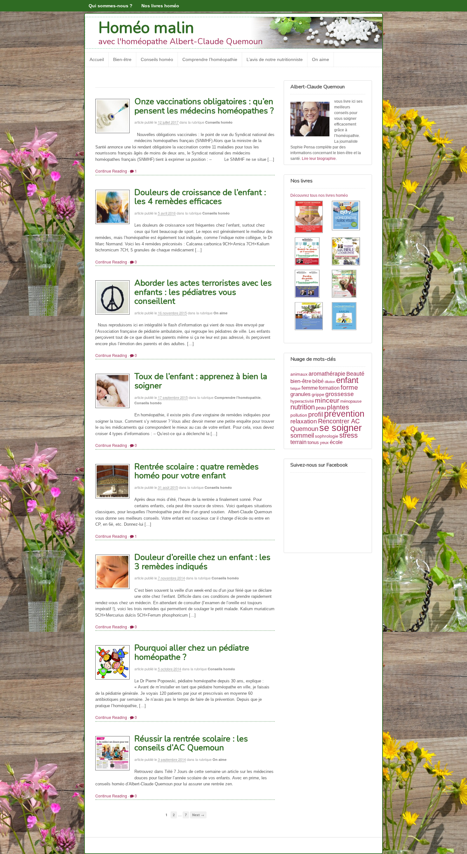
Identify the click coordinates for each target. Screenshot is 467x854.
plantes (338, 407)
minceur (327, 400)
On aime (320, 59)
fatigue (295, 388)
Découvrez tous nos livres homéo (319, 195)
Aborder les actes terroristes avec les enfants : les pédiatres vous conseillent (203, 292)
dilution (330, 382)
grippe (318, 394)
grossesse (339, 394)
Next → (198, 814)
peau (321, 407)
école (336, 442)
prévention (344, 414)
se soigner (340, 427)
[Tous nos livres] (327, 266)
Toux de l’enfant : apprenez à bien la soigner (200, 381)
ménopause (351, 401)
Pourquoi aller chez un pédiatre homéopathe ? (191, 652)
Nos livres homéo (160, 5)
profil (315, 414)
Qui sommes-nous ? (110, 5)
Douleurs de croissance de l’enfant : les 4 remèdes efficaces (200, 197)
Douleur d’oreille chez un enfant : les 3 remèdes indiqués (202, 562)
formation (329, 388)
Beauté (355, 374)
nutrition (302, 407)
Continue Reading (111, 171)
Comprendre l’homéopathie (209, 59)
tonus (313, 442)
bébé (318, 381)
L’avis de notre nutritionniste (275, 59)
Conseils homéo (157, 59)
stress (348, 435)
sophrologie (326, 436)
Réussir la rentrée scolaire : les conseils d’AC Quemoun (191, 743)
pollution (298, 415)
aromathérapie (326, 373)
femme (309, 388)
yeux (324, 443)
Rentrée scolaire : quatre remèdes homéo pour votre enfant (196, 471)
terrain (298, 442)
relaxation (303, 421)
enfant (347, 380)
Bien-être (122, 59)
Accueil (97, 59)
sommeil (302, 435)
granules (300, 394)
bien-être (300, 381)
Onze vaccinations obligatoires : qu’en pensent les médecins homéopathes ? (204, 106)
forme (349, 387)
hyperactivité (302, 401)
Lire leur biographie (319, 158)
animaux (299, 374)
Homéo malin (146, 28)
